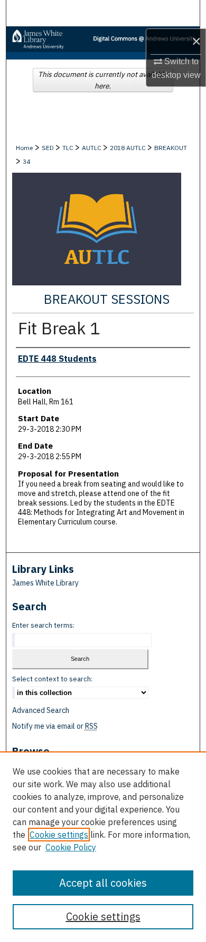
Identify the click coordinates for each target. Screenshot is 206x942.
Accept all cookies (103, 883)
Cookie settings (59, 834)
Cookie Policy (70, 847)
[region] (103, 846)
